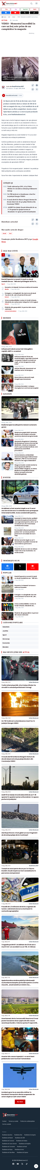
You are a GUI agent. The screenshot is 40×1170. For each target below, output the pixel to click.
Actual (13, 17)
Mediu (7, 289)
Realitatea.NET (18, 86)
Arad (4, 233)
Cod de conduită (6, 1124)
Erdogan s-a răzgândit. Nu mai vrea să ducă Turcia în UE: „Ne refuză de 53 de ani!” (20, 294)
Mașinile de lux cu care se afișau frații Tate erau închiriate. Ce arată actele (26, 550)
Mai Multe (20, 1102)
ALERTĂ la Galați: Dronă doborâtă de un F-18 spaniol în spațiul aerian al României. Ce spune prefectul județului (22, 209)
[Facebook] (5, 12)
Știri (9, 17)
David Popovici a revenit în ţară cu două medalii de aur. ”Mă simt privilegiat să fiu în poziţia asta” (18, 281)
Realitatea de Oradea (21, 1140)
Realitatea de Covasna (8, 1140)
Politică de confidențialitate (27, 1121)
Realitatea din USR (20, 1138)
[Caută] (31, 4)
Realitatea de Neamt (7, 1138)
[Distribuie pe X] (37, 89)
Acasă (4, 17)
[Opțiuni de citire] (36, 1166)
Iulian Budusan (34, 682)
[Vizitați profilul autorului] (3, 87)
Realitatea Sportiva (7, 1135)
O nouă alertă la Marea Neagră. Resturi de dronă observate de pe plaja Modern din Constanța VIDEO (22, 202)
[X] (24, 12)
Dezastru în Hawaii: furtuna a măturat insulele (21, 287)
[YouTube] (15, 12)
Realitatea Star (18, 1135)
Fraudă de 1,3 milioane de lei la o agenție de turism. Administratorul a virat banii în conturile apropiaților (18, 909)
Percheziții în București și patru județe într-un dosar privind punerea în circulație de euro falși (26, 532)
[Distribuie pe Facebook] (37, 85)
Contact (4, 1121)
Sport (3, 284)
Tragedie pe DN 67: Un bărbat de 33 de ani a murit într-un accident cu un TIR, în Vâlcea (18, 946)
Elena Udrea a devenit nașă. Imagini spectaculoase (24, 378)
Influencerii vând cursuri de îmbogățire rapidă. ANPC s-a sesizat (17, 350)
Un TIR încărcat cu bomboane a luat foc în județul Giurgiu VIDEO (21, 195)
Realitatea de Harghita (25, 1143)
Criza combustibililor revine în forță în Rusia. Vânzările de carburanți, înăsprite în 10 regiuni (21, 301)
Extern (7, 297)
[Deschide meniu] (36, 3)
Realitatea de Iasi (19, 1149)
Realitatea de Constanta (8, 1146)
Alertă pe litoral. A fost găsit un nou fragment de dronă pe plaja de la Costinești (19, 834)
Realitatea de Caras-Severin (9, 1143)
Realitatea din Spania (22, 1152)
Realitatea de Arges (7, 1149)
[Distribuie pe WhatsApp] (32, 89)
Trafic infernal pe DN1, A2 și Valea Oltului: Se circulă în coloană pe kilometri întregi (22, 188)
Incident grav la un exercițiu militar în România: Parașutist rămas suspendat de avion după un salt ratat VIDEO (18, 1094)
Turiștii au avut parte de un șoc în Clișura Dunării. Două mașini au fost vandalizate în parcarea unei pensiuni (18, 871)
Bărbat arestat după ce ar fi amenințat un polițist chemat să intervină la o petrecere (26, 542)
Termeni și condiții (13, 1121)
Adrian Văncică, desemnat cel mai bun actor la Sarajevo (25, 369)
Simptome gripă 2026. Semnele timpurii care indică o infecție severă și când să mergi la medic (26, 434)
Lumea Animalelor (10, 311)
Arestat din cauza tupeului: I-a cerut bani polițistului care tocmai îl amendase (17, 1057)
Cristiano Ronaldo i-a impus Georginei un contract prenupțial (26, 387)
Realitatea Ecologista (30, 1135)
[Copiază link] (32, 85)
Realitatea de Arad (22, 1146)
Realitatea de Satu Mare (8, 1152)
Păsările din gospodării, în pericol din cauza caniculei (26, 614)
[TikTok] (34, 12)
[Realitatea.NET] (9, 4)
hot (10, 233)
